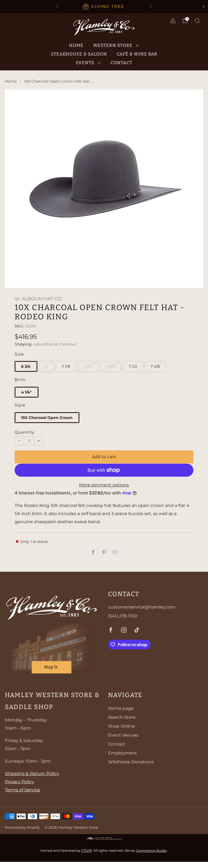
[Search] (197, 20)
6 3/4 (26, 366)
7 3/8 (110, 366)
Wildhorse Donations (131, 762)
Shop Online (121, 726)
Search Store (122, 717)
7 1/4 (88, 366)
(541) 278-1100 (122, 616)
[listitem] (104, 6)
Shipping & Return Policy (32, 773)
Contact (121, 62)
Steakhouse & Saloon (79, 54)
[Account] (173, 20)
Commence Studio (151, 850)
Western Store (112, 45)
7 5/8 (155, 366)
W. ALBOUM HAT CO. (38, 298)
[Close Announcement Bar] (203, 6)
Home (76, 45)
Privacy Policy (19, 781)
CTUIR (86, 850)
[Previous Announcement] (57, 6)
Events (85, 62)
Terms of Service (22, 789)
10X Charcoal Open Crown (47, 417)
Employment (122, 753)
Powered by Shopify (22, 827)
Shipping (23, 344)
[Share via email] (115, 552)
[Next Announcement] (150, 6)
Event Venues (123, 735)
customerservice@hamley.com (142, 607)
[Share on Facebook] (93, 552)
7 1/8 (66, 366)
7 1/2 (133, 366)
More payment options (104, 484)
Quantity (24, 432)
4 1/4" (26, 392)
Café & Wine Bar (137, 54)
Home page (121, 708)
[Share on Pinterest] (104, 552)
